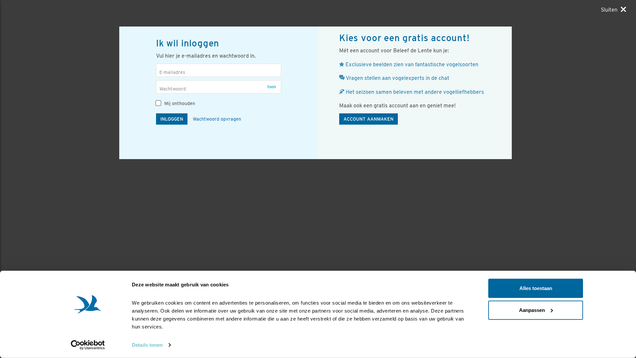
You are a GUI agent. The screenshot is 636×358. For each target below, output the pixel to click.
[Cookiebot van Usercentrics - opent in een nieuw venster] (88, 345)
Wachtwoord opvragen (217, 119)
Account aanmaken (369, 119)
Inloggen (171, 119)
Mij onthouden (179, 103)
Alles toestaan (535, 288)
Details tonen (147, 345)
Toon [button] (271, 86)
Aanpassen (532, 310)
